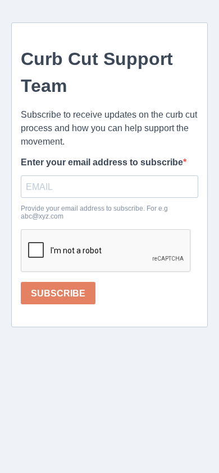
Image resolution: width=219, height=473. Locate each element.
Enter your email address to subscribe (102, 162)
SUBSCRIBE (58, 293)
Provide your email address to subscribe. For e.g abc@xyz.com (94, 212)
